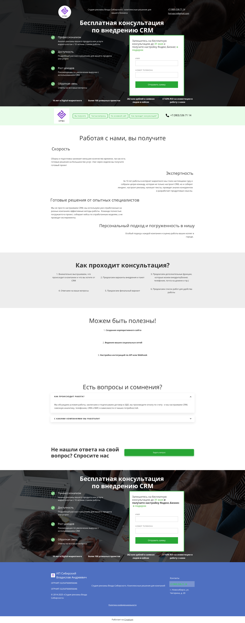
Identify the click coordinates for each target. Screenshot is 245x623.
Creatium (128, 619)
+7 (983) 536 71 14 (176, 9)
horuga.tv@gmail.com (178, 13)
